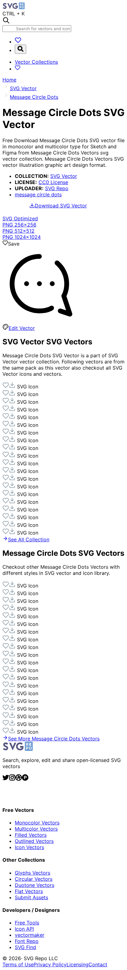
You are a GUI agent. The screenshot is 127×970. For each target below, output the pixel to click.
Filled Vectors (31, 835)
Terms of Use (18, 964)
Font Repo (27, 941)
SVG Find (25, 947)
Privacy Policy (50, 964)
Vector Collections (36, 62)
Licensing (77, 964)
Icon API (24, 929)
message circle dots (38, 194)
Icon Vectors (29, 847)
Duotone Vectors (34, 885)
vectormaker (29, 935)
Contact (97, 964)
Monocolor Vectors (37, 823)
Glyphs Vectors (32, 873)
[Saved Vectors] (18, 41)
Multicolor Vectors (36, 829)
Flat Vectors (29, 891)
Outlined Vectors (34, 841)
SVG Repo (56, 188)
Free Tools (27, 923)
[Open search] (20, 49)
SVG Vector (63, 176)
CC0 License (53, 182)
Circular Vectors (33, 879)
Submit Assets (31, 897)
